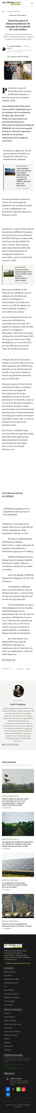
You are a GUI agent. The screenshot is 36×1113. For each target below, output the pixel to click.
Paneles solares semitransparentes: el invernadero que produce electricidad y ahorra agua (23, 275)
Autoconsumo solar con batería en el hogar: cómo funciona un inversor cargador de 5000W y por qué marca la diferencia (23, 177)
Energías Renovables (13, 11)
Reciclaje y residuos (11, 994)
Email (28, 669)
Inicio (3, 11)
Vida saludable (9, 1001)
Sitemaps (7, 1050)
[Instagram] (24, 1089)
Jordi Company (15, 46)
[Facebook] (8, 1089)
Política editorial (10, 1021)
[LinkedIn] (8, 1094)
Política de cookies (11, 1035)
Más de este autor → (11, 744)
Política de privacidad (12, 1031)
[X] (13, 1089)
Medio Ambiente (10, 972)
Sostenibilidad (9, 990)
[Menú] (32, 3)
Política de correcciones (12, 1024)
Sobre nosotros (9, 1017)
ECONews (7, 1042)
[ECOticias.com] (11, 3)
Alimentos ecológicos (12, 997)
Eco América (8, 1005)
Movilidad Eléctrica (11, 983)
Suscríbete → (13, 1066)
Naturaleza (8, 975)
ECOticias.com (8, 659)
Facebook (20, 669)
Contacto (7, 1013)
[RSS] (18, 1089)
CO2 (5, 986)
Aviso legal (8, 1028)
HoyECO (7, 1039)
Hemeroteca (8, 1046)
